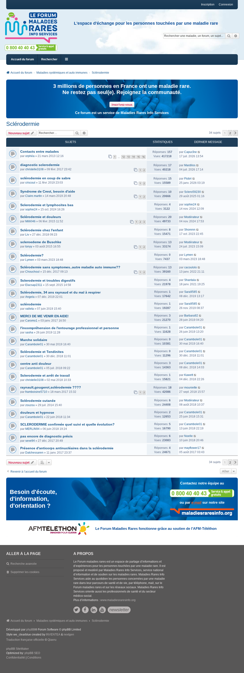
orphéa (30, 156)
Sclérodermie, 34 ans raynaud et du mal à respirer (60, 292)
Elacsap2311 (33, 285)
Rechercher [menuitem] (49, 59)
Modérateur (191, 217)
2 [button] (230, 133)
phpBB (30, 629)
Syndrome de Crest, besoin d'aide (47, 191)
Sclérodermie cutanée (38, 401)
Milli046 (30, 221)
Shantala (190, 280)
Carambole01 (193, 327)
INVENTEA (53, 634)
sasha (29, 332)
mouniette (190, 387)
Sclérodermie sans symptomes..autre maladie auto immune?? (70, 267)
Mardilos (189, 165)
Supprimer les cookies (24, 572)
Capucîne (190, 152)
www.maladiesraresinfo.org (118, 600)
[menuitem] (15, 657)
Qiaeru (52, 639)
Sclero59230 (192, 192)
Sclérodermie (22, 124)
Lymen (29, 259)
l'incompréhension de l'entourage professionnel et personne (69, 328)
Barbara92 (191, 315)
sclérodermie (30, 304)
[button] (235, 133)
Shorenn (189, 229)
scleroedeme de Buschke (40, 242)
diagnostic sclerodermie (40, 165)
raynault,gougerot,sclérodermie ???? (50, 387)
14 (133, 156)
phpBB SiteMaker (17, 648)
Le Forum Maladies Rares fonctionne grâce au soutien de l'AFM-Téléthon (156, 528)
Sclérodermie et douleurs (40, 217)
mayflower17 (192, 448)
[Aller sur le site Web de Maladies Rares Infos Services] (202, 512)
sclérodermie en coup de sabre (45, 178)
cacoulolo (190, 267)
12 (123, 156)
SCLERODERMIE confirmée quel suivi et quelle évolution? (67, 424)
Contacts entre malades (39, 151)
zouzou (30, 405)
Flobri (188, 178)
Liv (27, 234)
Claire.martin (33, 196)
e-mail (196, 502)
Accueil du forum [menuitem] (22, 59)
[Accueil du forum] (33, 27)
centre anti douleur (35, 363)
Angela (30, 297)
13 (128, 156)
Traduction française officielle (25, 639)
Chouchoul (32, 271)
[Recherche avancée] (235, 36)
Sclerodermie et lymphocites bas (46, 205)
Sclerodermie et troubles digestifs (47, 280)
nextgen (69, 634)
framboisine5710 (36, 391)
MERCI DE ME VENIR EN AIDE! (44, 316)
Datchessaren (34, 452)
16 (143, 156)
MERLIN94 (32, 429)
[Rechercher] (228, 36)
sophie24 (31, 209)
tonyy (28, 246)
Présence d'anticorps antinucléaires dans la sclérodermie (66, 448)
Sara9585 (190, 292)
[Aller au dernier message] (199, 152)
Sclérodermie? (32, 255)
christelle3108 (34, 169)
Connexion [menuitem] (226, 4)
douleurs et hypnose (37, 412)
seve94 (30, 440)
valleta (29, 308)
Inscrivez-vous (122, 104)
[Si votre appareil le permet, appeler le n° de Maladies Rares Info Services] (202, 493)
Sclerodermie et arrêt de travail (45, 375)
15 (138, 156)
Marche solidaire (33, 340)
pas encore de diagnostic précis (46, 436)
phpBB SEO (32, 653)
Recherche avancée (23, 563)
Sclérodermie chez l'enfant (41, 230)
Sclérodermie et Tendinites (42, 352)
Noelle (188, 436)
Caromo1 (31, 320)
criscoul (30, 182)
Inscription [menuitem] (207, 4)
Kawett (188, 375)
